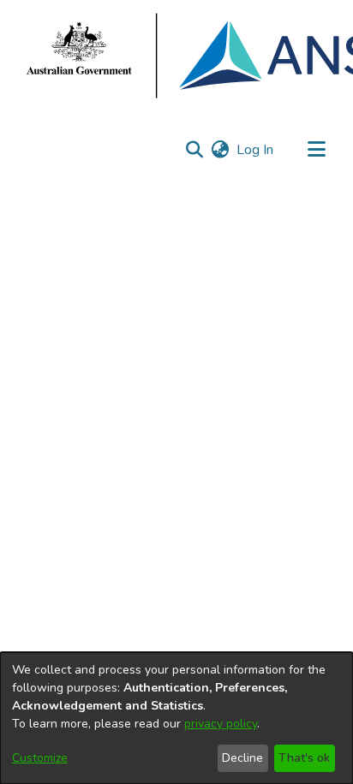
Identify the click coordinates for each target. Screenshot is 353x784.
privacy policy (220, 724)
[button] (194, 150)
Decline (242, 758)
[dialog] (176, 718)
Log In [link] (255, 149)
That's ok (304, 758)
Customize (40, 758)
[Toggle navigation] (316, 150)
